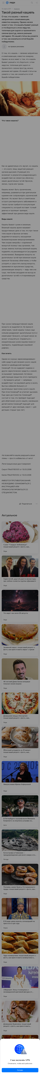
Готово (20, 1070)
